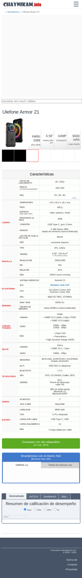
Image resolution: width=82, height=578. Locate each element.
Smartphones (13, 12)
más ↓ (75, 198)
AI (58, 510)
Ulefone (22, 465)
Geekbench (50, 496)
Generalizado (16, 496)
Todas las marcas (60, 465)
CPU (39, 510)
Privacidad (71, 569)
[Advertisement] (41, 56)
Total (29, 510)
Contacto (72, 564)
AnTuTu (33, 496)
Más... (65, 496)
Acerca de (71, 559)
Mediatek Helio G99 (59, 285)
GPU (49, 510)
